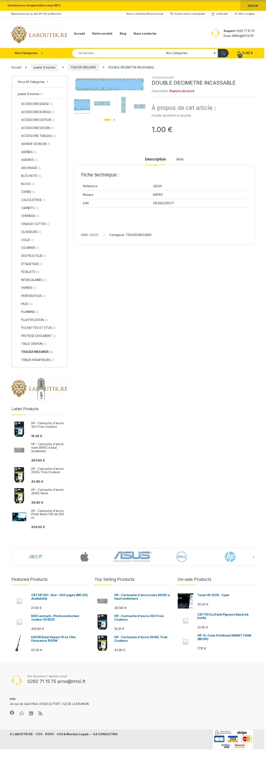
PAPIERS (28, 287)
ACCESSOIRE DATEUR (38, 120)
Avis (179, 159)
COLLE (27, 240)
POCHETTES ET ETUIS (38, 327)
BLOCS (28, 184)
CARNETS (29, 208)
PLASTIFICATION (34, 320)
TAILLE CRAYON (34, 343)
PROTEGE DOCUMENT (38, 336)
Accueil (79, 33)
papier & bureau (44, 67)
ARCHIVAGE (31, 168)
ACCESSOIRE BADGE (37, 104)
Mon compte (247, 13)
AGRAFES (29, 160)
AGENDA (29, 152)
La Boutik (222, 13)
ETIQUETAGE (32, 264)
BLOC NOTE (31, 175)
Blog (123, 33)
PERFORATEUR (33, 296)
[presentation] (254, 557)
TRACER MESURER (83, 67)
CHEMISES (30, 216)
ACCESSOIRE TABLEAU (38, 135)
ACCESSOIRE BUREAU (38, 112)
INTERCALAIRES (34, 280)
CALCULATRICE (33, 200)
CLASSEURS (31, 231)
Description (155, 159)
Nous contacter (145, 33)
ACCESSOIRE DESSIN (37, 128)
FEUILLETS (30, 271)
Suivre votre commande (190, 13)
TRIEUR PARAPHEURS (37, 360)
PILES (27, 304)
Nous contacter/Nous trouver (145, 13)
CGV (39, 734)
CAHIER (28, 191)
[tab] (155, 161)
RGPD (49, 734)
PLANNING (30, 311)
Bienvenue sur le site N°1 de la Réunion (36, 13)
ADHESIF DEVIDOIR (36, 144)
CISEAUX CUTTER (35, 224)
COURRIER (30, 247)
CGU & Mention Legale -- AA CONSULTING (87, 734)
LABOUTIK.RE (23, 734)
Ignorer (253, 5)
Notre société (102, 33)
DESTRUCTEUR (33, 256)
